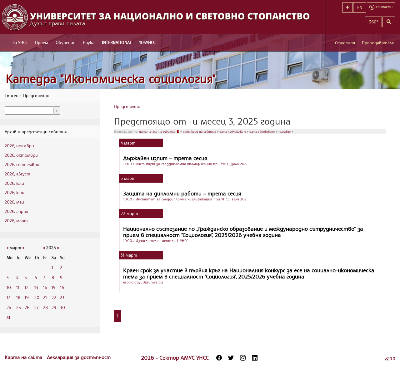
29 (54, 307)
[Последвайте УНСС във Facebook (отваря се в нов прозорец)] (219, 358)
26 (27, 307)
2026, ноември (19, 145)
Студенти (346, 42)
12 (26, 287)
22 (54, 297)
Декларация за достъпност (79, 357)
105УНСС (147, 42)
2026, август (17, 173)
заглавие (285, 131)
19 (27, 297)
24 (9, 307)
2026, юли (14, 183)
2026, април (16, 211)
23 (62, 297)
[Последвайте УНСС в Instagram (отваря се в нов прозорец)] (243, 358)
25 (18, 307)
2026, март (16, 220)
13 (36, 287)
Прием (41, 42)
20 (36, 297)
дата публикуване (233, 131)
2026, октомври (21, 155)
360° (373, 21)
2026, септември (22, 164)
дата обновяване (262, 131)
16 (62, 287)
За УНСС (20, 42)
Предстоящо (127, 106)
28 (45, 307)
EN (359, 7)
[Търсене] (388, 22)
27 (36, 307)
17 (8, 297)
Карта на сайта (24, 357)
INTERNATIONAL (117, 42)
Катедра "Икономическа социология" (111, 78)
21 (45, 297)
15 (53, 287)
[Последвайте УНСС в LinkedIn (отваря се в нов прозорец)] (255, 358)
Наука (88, 42)
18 (18, 297)
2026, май (14, 201)
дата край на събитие (200, 131)
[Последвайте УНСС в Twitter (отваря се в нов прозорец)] (231, 358)
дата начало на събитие (157, 131)
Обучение (65, 42)
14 (45, 287)
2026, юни (14, 192)
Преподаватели (378, 42)
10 (9, 287)
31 (8, 317)
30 (62, 307)
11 (17, 287)
